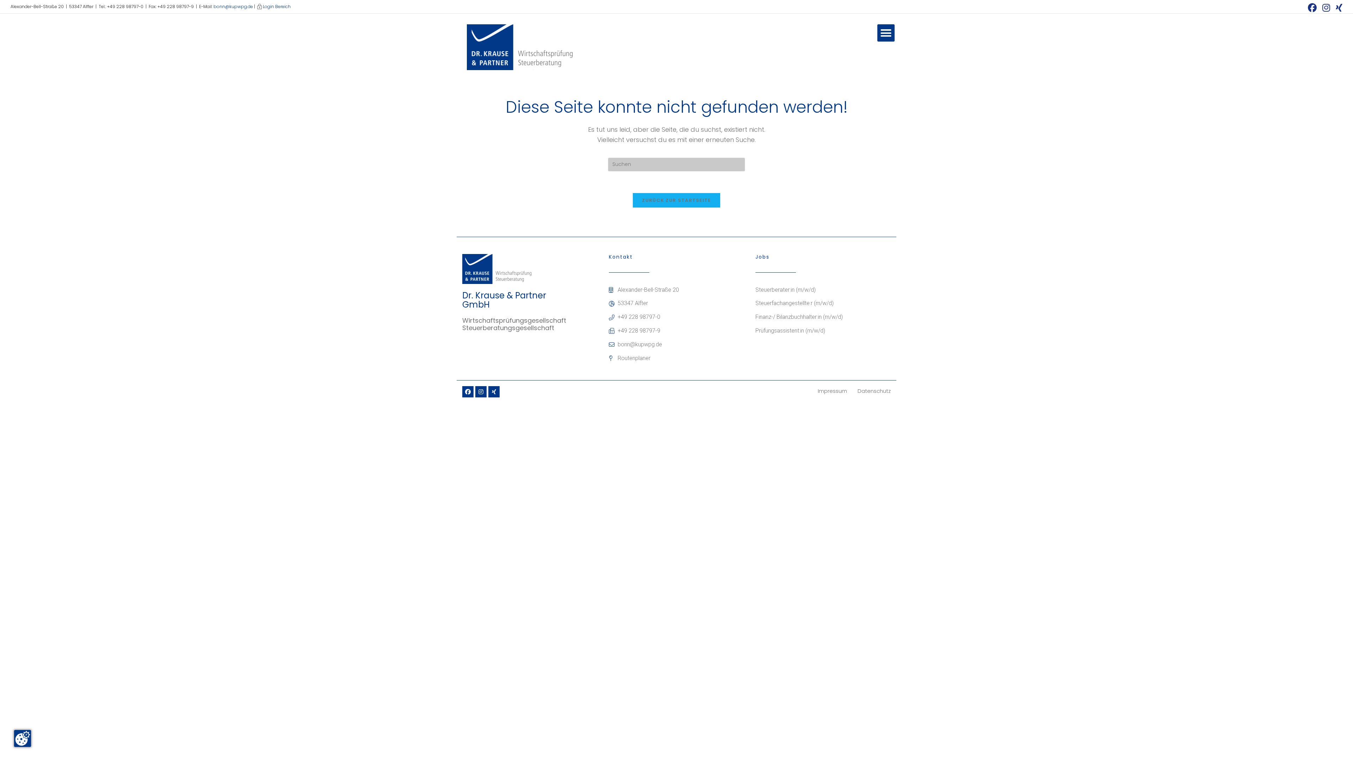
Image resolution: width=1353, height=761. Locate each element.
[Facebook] (468, 391)
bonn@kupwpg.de (233, 7)
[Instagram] (481, 391)
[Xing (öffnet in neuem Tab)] (1337, 7)
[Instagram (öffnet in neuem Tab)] (1326, 7)
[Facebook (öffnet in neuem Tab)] (1312, 7)
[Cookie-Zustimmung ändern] (22, 738)
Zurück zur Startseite (676, 200)
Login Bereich (277, 7)
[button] (886, 33)
